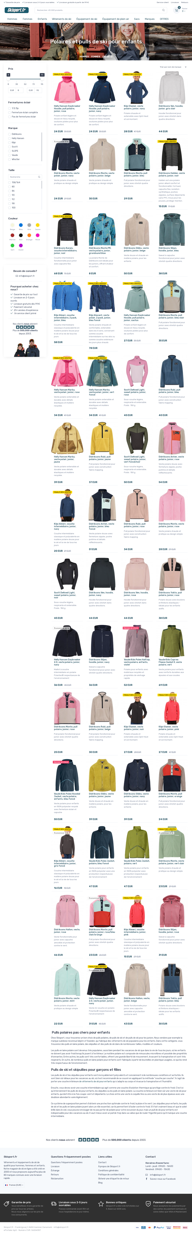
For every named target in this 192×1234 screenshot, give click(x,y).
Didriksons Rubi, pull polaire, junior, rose (135, 525)
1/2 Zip (15, 108)
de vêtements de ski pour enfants (96, 1081)
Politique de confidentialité (111, 1174)
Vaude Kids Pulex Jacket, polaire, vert (137, 862)
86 (13, 191)
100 (13, 207)
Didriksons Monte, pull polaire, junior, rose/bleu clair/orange (102, 932)
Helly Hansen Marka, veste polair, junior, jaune (64, 459)
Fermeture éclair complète (25, 112)
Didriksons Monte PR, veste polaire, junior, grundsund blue (100, 250)
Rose (38, 240)
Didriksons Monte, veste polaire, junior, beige (101, 174)
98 (13, 203)
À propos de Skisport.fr (109, 1166)
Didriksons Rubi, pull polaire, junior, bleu (169, 391)
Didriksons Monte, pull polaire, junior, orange (170, 795)
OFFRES (164, 19)
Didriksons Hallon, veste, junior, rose (67, 930)
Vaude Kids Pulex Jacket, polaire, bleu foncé (102, 862)
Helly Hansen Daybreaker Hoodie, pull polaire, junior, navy (102, 108)
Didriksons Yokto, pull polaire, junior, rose (170, 594)
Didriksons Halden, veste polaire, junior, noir (172, 174)
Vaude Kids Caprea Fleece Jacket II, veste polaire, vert (170, 662)
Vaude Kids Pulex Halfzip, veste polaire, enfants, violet (137, 662)
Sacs (137, 19)
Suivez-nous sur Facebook (163, 1179)
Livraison (175, 2)
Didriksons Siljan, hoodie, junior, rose (169, 930)
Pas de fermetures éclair (24, 116)
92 (13, 199)
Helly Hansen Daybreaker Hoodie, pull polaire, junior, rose (67, 108)
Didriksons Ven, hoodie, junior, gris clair (171, 107)
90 (13, 195)
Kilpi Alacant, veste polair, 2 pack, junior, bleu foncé (100, 318)
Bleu (21, 229)
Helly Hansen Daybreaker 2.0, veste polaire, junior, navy (67, 662)
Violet (20, 250)
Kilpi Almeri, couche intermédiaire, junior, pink (135, 932)
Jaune (37, 229)
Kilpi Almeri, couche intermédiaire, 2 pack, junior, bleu (65, 318)
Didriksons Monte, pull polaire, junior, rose (65, 728)
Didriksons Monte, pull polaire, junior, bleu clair (171, 316)
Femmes (27, 19)
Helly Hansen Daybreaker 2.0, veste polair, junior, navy (102, 1001)
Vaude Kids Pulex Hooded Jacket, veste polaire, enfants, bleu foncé (67, 796)
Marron (12, 240)
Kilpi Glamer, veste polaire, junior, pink (169, 728)
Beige (12, 229)
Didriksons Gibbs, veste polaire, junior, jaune (101, 795)
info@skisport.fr (158, 1175)
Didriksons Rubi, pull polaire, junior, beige (100, 728)
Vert (12, 250)
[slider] (8, 78)
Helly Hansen (18, 138)
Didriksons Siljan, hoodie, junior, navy (99, 660)
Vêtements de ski (61, 19)
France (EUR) (15, 1185)
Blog (100, 1182)
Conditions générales (108, 1170)
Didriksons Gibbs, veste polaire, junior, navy (136, 795)
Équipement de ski (86, 19)
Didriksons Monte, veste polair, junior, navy (66, 174)
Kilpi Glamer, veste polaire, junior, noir (134, 728)
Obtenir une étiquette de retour (113, 1178)
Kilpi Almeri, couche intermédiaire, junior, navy (65, 526)
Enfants (42, 19)
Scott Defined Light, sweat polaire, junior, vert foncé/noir (135, 459)
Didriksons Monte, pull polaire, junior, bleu (135, 174)
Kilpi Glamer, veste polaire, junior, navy (134, 107)
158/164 (16, 182)
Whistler (16, 159)
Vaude (15, 155)
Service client (163, 2)
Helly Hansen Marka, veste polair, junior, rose (67, 391)
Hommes (12, 19)
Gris (29, 229)
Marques (149, 19)
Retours (184, 2)
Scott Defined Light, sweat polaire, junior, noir (65, 595)
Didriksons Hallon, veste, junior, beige (137, 999)
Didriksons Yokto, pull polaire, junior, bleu (170, 999)
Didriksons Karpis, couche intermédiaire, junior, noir (65, 250)
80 (13, 186)
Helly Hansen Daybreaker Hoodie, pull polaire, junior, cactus (137, 318)
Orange (29, 240)
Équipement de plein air (115, 19)
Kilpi (14, 142)
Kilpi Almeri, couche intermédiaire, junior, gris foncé (65, 863)
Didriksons (17, 134)
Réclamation (57, 1178)
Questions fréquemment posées (66, 1162)
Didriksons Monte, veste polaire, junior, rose (171, 525)
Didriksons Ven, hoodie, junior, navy (101, 594)
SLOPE (15, 151)
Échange (55, 1170)
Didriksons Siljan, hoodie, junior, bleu (169, 249)
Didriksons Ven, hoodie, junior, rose (136, 594)
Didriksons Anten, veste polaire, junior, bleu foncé (101, 526)
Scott (15, 146)
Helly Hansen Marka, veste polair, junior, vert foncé (101, 392)
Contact (102, 1162)
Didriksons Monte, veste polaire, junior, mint (66, 999)
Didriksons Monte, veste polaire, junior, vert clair (171, 862)
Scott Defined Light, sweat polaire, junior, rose (135, 392)
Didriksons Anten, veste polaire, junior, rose (171, 458)
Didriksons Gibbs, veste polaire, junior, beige (136, 249)
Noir (21, 240)
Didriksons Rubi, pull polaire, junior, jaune (100, 458)
